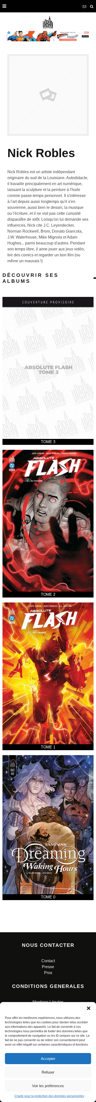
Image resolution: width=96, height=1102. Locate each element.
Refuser (48, 1072)
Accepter (48, 1058)
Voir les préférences (48, 1086)
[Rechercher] (92, 6)
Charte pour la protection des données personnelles (49, 1096)
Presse (48, 967)
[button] (88, 1008)
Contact (48, 961)
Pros (48, 973)
